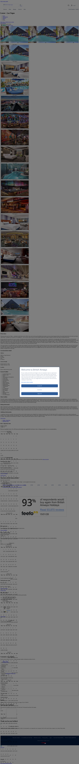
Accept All (39, 385)
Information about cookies (27, 382)
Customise (39, 389)
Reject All (40, 393)
